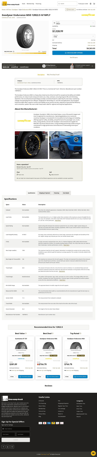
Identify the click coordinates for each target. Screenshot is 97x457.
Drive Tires (79, 408)
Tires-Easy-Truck (45, 454)
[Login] (90, 3)
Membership (30, 4)
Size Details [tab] (66, 193)
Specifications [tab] (31, 193)
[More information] (26, 333)
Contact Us (61, 411)
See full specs (74, 57)
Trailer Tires (80, 411)
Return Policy (42, 406)
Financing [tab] (56, 193)
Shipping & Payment (63, 403)
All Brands (41, 400)
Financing (38, 4)
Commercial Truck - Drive (8, 17)
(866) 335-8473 (55, 174)
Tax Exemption (62, 416)
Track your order (83, 4)
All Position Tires (81, 403)
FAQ (59, 400)
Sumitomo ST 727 (21, 339)
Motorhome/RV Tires (82, 414)
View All (79, 416)
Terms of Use (42, 411)
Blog (40, 416)
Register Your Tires (63, 406)
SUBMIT (15, 440)
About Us (60, 414)
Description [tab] (41, 74)
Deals (23, 4)
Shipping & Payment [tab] (44, 193)
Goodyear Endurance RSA (48, 339)
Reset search (71, 9)
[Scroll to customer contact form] (92, 66)
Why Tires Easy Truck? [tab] (53, 74)
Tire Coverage (61, 408)
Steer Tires (79, 406)
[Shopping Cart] (94, 3)
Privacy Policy (42, 414)
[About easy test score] (13, 51)
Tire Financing (42, 403)
